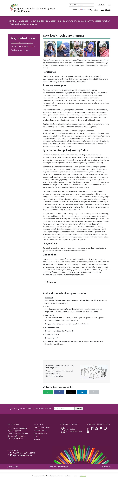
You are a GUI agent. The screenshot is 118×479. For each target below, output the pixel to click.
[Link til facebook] (92, 429)
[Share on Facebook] (59, 392)
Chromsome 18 (51, 338)
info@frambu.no (19, 436)
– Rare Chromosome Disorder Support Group (67, 324)
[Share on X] (71, 392)
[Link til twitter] (88, 429)
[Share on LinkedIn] (82, 392)
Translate (88, 10)
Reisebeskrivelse (76, 431)
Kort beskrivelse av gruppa (22, 43)
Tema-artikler (40, 430)
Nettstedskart (13, 467)
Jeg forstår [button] (68, 476)
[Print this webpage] (94, 392)
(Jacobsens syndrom (63, 341)
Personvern (105, 467)
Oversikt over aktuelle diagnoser (23, 46)
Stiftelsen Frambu (62, 467)
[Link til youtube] (96, 429)
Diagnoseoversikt (42, 427)
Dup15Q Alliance (52, 334)
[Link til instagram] (105, 429)
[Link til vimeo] (100, 429)
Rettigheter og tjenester (20, 50)
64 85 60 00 (18, 438)
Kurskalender (40, 433)
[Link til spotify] (88, 432)
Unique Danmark (52, 327)
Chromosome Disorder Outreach (59, 331)
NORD (47, 307)
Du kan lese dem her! (54, 376)
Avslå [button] (75, 476)
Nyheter (38, 436)
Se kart (72, 429)
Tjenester (38, 424)
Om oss (37, 439)
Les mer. (83, 476)
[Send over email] (48, 392)
